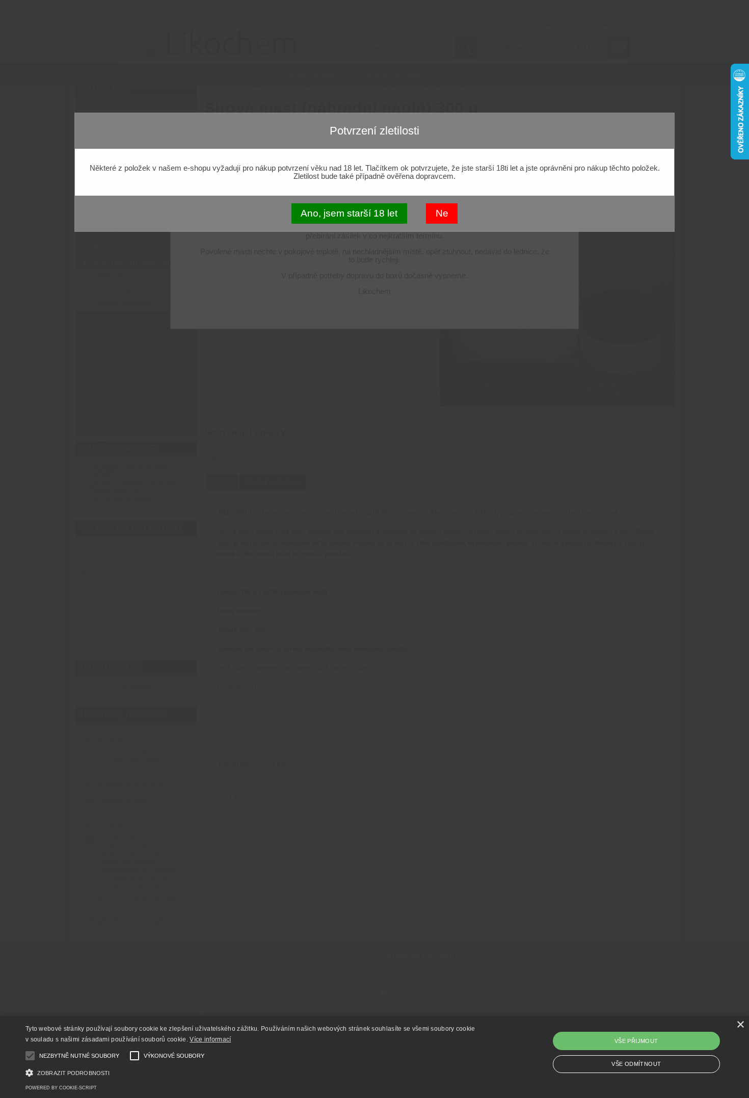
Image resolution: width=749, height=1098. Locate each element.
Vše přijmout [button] (636, 1041)
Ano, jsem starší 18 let (349, 213)
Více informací (210, 1039)
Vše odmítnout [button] (636, 1064)
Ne (442, 213)
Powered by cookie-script (61, 1087)
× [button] (740, 1025)
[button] (252, 1071)
